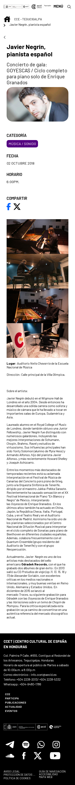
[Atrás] (4, 37)
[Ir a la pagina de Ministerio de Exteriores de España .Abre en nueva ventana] (13, 6)
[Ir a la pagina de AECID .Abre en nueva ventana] (25, 6)
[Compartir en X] (17, 206)
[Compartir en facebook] (9, 206)
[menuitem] (19, 694)
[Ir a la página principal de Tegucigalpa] (41, 6)
